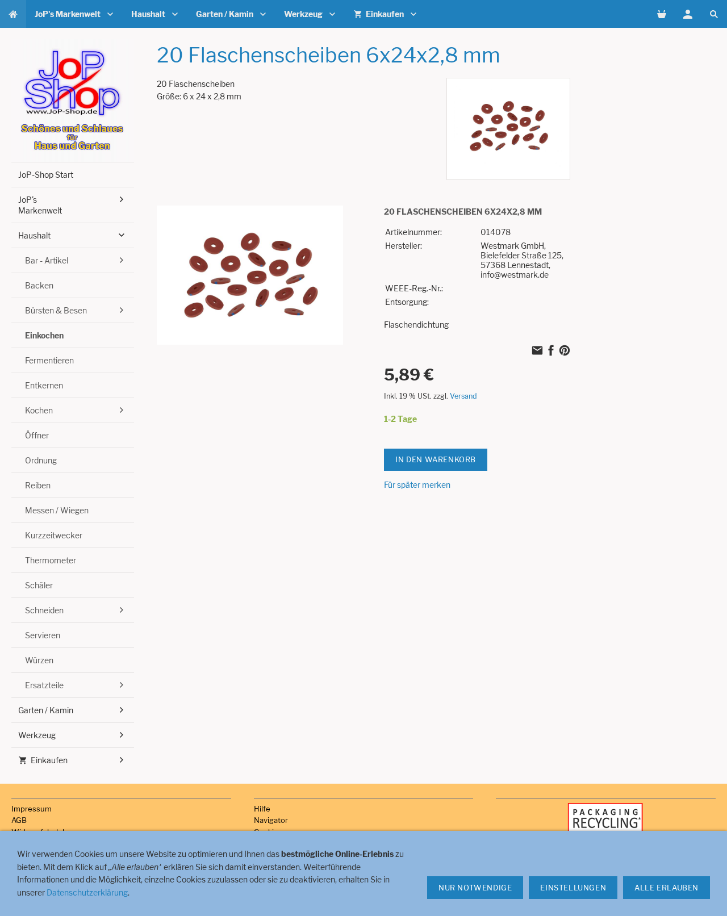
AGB (19, 820)
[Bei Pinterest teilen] (564, 352)
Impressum (31, 808)
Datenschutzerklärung (87, 892)
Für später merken (417, 485)
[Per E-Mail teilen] (537, 352)
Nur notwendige (475, 887)
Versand (463, 396)
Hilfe (262, 808)
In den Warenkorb (435, 459)
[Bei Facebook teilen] (551, 352)
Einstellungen (573, 887)
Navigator (271, 820)
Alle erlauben (666, 887)
